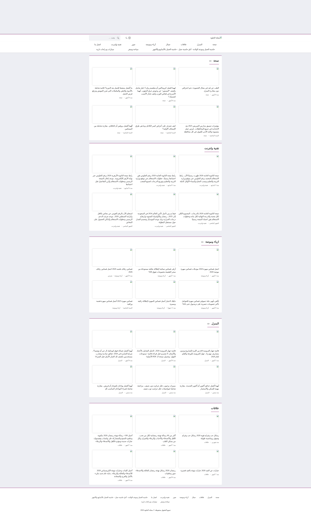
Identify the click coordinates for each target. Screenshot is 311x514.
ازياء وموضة (212, 241)
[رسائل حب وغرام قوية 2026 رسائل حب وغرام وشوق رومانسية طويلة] (199, 431)
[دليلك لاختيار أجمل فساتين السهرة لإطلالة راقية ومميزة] (155, 295)
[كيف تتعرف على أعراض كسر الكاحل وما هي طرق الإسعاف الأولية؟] (155, 121)
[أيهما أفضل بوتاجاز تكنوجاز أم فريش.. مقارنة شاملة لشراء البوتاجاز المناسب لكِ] (112, 379)
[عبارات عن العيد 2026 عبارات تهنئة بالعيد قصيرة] (199, 466)
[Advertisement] (238, 17)
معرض (110, 276)
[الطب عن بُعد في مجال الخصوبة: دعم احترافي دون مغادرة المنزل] (199, 84)
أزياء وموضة (205, 276)
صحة (216, 60)
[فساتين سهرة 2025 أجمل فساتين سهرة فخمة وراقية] (112, 295)
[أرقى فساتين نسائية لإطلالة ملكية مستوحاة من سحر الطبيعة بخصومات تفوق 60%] (155, 263)
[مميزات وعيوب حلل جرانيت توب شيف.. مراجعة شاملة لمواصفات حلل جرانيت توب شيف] (155, 379)
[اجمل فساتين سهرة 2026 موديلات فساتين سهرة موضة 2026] (199, 263)
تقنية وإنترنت (203, 185)
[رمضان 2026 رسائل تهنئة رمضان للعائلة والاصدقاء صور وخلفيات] (155, 466)
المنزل (215, 323)
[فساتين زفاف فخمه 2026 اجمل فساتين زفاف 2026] (112, 263)
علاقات (206, 442)
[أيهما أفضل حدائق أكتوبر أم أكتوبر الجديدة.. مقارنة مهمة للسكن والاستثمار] (199, 379)
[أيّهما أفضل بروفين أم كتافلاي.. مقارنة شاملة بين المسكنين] (112, 121)
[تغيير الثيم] (128, 37)
